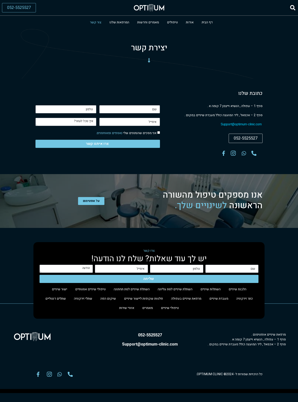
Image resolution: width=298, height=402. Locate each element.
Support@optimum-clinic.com (242, 124)
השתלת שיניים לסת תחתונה (132, 289)
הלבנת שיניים (237, 289)
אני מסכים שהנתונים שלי (126, 133)
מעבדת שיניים (218, 298)
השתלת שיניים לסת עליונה (175, 289)
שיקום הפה (108, 298)
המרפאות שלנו (119, 22)
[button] (292, 7)
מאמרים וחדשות (148, 22)
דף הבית (207, 22)
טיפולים (172, 22)
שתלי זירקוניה (83, 298)
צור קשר (95, 22)
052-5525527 (150, 335)
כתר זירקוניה (244, 298)
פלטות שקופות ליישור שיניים (143, 298)
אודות (190, 22)
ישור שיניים (59, 289)
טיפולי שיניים (170, 308)
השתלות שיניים (210, 289)
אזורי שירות (126, 308)
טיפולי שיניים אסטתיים (90, 289)
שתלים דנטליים (55, 298)
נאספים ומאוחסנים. (109, 133)
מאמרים (147, 308)
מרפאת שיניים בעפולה (186, 298)
